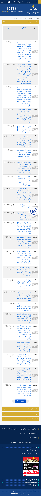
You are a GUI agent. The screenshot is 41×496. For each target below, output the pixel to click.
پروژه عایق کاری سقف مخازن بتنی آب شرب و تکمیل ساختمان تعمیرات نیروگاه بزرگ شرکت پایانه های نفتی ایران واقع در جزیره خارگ (24, 167)
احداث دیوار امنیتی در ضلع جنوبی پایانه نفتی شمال (24, 207)
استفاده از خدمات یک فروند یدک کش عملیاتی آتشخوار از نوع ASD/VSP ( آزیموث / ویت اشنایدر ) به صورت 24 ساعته (24, 242)
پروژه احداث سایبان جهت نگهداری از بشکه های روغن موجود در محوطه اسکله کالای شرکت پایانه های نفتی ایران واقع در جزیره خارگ (24, 257)
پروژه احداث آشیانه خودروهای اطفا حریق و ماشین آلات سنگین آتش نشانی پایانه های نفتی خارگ (24, 296)
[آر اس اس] (8, 2)
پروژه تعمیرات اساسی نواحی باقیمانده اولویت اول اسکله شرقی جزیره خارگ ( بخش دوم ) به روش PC (24, 271)
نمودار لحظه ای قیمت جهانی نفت (29, 453)
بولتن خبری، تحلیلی (32, 450)
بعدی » (13, 401)
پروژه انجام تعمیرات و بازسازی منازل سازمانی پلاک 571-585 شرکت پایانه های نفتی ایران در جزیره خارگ (24, 284)
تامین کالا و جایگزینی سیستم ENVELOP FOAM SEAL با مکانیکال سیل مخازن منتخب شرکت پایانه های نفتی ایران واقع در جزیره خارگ (24, 194)
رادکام (20, 494)
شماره (9, 28)
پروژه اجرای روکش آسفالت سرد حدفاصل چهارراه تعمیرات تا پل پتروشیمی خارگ (24, 129)
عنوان (24, 28)
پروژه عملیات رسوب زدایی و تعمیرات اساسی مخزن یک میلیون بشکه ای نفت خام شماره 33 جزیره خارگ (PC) (24, 180)
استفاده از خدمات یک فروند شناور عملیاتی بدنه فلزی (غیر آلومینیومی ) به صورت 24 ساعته (24, 216)
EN (36, 2)
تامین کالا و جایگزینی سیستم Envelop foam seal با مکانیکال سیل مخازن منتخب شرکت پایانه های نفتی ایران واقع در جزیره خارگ (24, 359)
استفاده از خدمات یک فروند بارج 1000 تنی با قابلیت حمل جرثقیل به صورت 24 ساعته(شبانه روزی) (24, 154)
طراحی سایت (26, 494)
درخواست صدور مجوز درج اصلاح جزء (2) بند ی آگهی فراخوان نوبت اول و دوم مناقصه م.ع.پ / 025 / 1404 (24, 346)
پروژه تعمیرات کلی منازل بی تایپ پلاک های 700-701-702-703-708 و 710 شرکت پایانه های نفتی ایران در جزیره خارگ (24, 228)
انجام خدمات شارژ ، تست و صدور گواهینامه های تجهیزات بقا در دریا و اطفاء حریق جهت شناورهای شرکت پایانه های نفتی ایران (24, 390)
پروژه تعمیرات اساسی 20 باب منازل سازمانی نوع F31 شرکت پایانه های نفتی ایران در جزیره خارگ (24, 318)
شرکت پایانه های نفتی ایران (32, 18)
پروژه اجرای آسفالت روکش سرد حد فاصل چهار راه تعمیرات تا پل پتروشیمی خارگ (24, 307)
